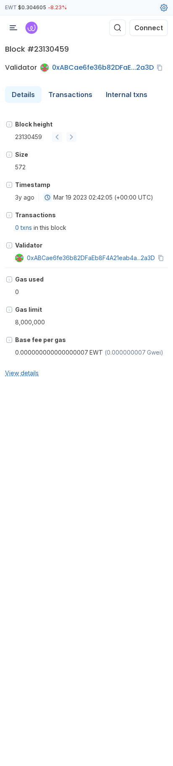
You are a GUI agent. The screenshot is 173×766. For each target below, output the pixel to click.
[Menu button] (13, 27)
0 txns (23, 227)
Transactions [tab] (70, 94)
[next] (71, 137)
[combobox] (47, 197)
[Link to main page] (31, 27)
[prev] (57, 137)
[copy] (161, 67)
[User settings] (164, 7)
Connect (148, 28)
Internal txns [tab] (126, 94)
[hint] (9, 124)
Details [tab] (23, 94)
